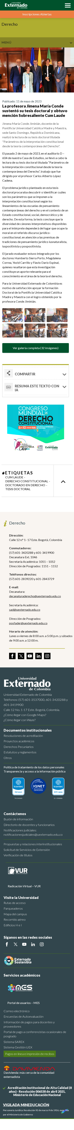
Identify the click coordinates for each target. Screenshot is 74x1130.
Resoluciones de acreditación (23, 735)
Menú (6, 42)
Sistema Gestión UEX (18, 1047)
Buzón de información (18, 819)
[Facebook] (7, 944)
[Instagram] (42, 944)
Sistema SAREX (14, 1042)
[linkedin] (38, 656)
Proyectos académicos (19, 741)
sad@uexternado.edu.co (24, 609)
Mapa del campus (15, 914)
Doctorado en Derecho (25, 485)
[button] (67, 5)
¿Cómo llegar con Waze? (19, 720)
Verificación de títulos (18, 855)
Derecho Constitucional (26, 481)
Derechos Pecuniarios (19, 746)
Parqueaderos (13, 908)
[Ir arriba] (63, 481)
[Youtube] (24, 944)
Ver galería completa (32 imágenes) (35, 348)
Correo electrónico (17, 1011)
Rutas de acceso (15, 903)
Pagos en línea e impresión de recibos (29, 1054)
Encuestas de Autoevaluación (23, 1016)
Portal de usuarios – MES (23, 1003)
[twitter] (21, 656)
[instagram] (47, 656)
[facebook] (12, 656)
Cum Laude (14, 477)
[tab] (35, 387)
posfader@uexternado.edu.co (28, 623)
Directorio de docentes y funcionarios (29, 824)
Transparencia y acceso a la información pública (34, 771)
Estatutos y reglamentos (20, 752)
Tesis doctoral (17, 489)
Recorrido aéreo (15, 919)
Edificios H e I (13, 925)
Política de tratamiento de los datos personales (34, 767)
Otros (8, 758)
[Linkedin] (33, 944)
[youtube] (30, 656)
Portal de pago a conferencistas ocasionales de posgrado (35, 1034)
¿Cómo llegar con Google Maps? (25, 715)
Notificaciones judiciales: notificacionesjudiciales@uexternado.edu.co (33, 832)
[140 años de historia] (64, 1110)
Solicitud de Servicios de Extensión (27, 849)
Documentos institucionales (28, 730)
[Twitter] (15, 944)
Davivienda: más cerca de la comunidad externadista (29, 1074)
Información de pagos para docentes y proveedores (29, 1024)
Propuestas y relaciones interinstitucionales (33, 844)
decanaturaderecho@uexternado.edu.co (35, 596)
